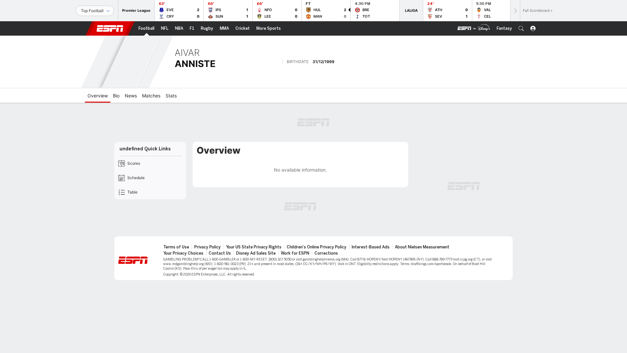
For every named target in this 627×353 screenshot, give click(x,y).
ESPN (110, 28)
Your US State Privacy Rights (253, 247)
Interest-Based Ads (371, 247)
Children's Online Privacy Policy (316, 247)
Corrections (326, 253)
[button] (521, 28)
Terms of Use (176, 247)
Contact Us (220, 253)
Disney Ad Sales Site (256, 253)
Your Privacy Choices (183, 253)
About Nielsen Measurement (422, 247)
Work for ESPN (295, 253)
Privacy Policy (207, 247)
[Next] (515, 10)
